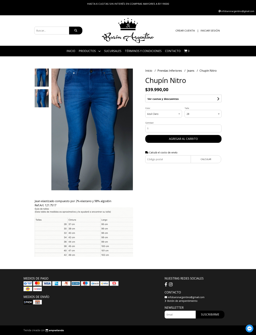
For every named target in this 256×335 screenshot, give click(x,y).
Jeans (191, 71)
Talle (187, 108)
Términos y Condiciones (143, 51)
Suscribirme (210, 314)
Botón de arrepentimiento (181, 300)
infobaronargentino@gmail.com (185, 297)
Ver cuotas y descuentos (163, 99)
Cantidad (149, 122)
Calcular (206, 159)
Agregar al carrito (183, 139)
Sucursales (112, 51)
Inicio (71, 51)
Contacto (173, 51)
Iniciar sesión (210, 30)
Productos (87, 51)
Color (147, 108)
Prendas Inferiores (170, 71)
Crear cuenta (185, 30)
